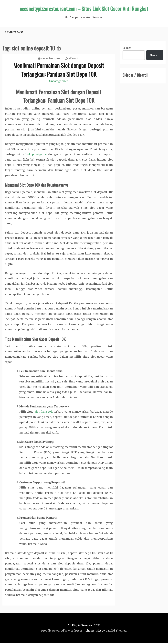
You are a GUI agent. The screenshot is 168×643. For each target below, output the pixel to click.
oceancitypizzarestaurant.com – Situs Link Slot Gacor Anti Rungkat (84, 8)
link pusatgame (36, 154)
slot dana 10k (43, 411)
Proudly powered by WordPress (62, 630)
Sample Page (14, 32)
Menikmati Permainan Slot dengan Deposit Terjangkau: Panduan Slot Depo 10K (58, 69)
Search (127, 47)
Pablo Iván (73, 58)
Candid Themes (115, 630)
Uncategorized (58, 81)
